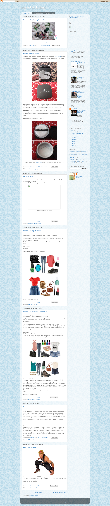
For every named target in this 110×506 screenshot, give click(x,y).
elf (28, 169)
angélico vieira (31, 488)
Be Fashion (74, 76)
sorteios (85, 159)
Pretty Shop (58, 56)
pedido (36, 304)
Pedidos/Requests (38, 13)
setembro (74, 137)
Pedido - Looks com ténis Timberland (35, 312)
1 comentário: (44, 397)
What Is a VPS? (74, 51)
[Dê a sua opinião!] (54, 45)
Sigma (34, 439)
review (42, 169)
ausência (30, 223)
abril (73, 145)
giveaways (73, 154)
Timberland (37, 399)
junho (73, 143)
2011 (72, 130)
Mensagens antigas (59, 492)
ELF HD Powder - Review (31, 53)
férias (34, 223)
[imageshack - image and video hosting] (70, 23)
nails (75, 155)
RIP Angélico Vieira (29, 447)
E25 (29, 439)
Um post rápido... (28, 176)
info (32, 439)
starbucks (38, 223)
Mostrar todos (84, 124)
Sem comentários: (45, 45)
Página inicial (27, 13)
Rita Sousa (80, 174)
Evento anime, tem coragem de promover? (81, 111)
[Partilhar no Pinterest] (59, 45)
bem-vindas (83, 151)
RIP (36, 488)
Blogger (65, 502)
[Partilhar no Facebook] (57, 45)
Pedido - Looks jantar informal (33, 231)
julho (73, 141)
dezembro (74, 132)
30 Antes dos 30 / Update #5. (81, 78)
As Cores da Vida (75, 61)
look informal (31, 304)
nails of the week (81, 155)
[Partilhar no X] (56, 45)
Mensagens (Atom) (33, 495)
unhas (74, 162)
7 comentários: (45, 221)
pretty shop (38, 169)
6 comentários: (45, 302)
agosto (74, 139)
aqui (45, 42)
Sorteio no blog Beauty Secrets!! (33, 20)
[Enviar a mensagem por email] (53, 45)
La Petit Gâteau (75, 109)
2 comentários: (45, 166)
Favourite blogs (50, 13)
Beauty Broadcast (75, 91)
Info (24, 407)
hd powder (32, 169)
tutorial (70, 162)
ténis (33, 399)
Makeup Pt (73, 50)
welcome (78, 162)
